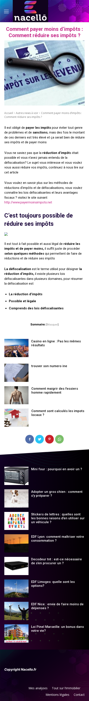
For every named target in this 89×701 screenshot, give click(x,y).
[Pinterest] (49, 439)
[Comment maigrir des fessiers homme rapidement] (16, 395)
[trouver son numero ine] (16, 373)
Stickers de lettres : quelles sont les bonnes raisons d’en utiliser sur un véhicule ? (58, 518)
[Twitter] (39, 439)
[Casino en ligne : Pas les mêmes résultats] (16, 348)
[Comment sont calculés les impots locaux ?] (16, 418)
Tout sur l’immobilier (66, 688)
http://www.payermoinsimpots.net (28, 202)
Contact (79, 695)
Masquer (52, 324)
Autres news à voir (27, 113)
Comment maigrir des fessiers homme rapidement (54, 390)
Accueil (8, 113)
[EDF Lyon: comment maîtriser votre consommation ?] (16, 543)
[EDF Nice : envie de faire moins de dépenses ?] (16, 611)
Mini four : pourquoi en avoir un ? (56, 469)
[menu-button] (6, 11)
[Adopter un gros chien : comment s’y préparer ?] (16, 498)
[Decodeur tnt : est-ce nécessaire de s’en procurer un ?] (16, 566)
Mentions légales (57, 695)
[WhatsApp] (59, 439)
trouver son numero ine (49, 366)
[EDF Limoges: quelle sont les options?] (16, 588)
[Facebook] (29, 439)
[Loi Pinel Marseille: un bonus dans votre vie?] (16, 633)
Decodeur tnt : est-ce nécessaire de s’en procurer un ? (56, 561)
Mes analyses (38, 688)
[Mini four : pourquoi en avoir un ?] (16, 476)
